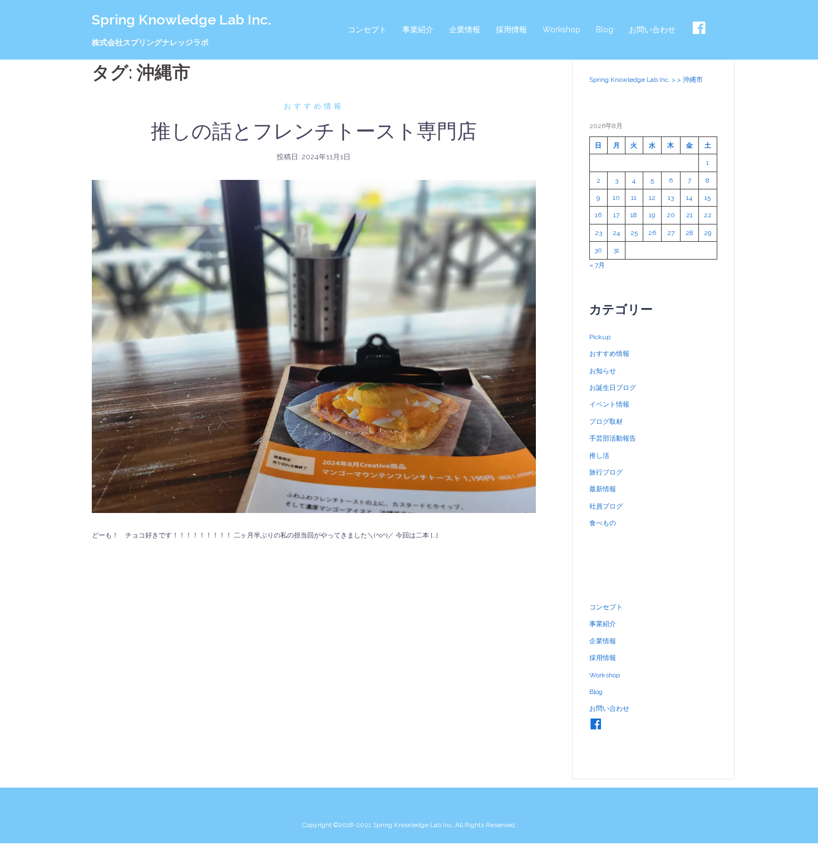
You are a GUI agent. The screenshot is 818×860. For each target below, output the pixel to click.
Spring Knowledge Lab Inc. (181, 19)
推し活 (599, 456)
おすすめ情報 (314, 106)
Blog (604, 29)
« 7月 (597, 265)
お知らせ (602, 371)
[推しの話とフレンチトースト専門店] (314, 346)
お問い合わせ (652, 29)
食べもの (602, 523)
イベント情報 (609, 404)
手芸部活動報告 (612, 438)
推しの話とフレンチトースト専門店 (314, 131)
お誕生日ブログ (612, 388)
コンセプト (367, 29)
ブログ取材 (606, 422)
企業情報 (464, 29)
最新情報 (602, 489)
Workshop (561, 29)
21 (689, 215)
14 (689, 198)
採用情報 (511, 29)
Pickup (599, 337)
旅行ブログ (606, 472)
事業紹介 (417, 29)
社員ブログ (606, 506)
